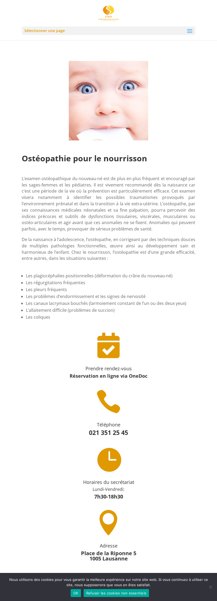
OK (75, 593)
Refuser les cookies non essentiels (116, 593)
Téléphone (108, 424)
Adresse (108, 545)
